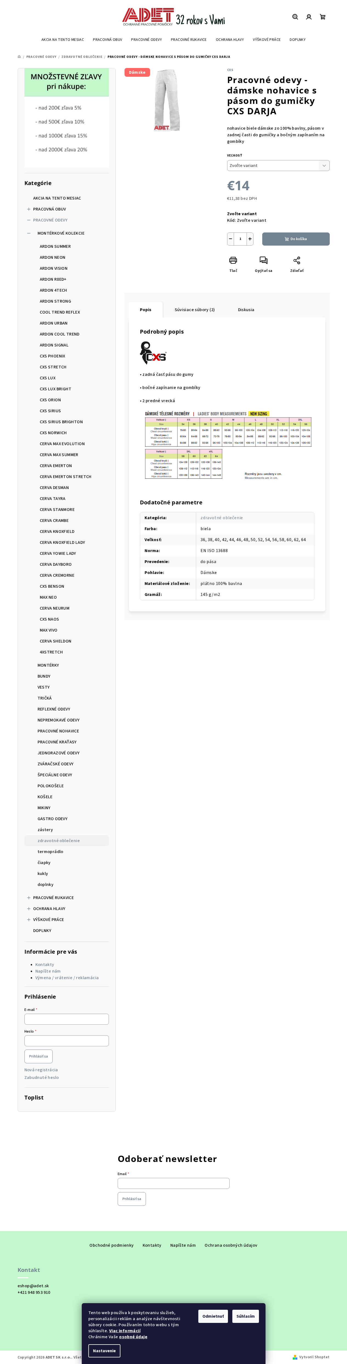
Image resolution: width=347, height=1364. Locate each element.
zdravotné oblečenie (59, 841)
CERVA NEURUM (55, 608)
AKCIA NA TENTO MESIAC (57, 198)
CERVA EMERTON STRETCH (66, 477)
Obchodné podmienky (111, 1245)
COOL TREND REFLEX (60, 312)
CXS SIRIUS (50, 411)
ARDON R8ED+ (53, 279)
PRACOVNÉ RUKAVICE (53, 898)
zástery (45, 830)
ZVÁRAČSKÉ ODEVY (56, 764)
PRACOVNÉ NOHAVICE (58, 731)
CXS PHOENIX (52, 356)
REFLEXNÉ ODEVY (54, 709)
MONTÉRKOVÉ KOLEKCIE (61, 233)
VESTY (44, 687)
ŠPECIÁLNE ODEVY (55, 775)
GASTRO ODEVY (53, 819)
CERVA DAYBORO (56, 564)
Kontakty (44, 965)
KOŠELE (45, 797)
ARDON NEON (53, 257)
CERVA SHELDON (56, 641)
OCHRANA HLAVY (49, 909)
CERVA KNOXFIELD (57, 531)
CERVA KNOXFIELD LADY (62, 542)
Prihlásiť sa (38, 1056)
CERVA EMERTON (56, 466)
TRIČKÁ (45, 698)
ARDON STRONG (55, 301)
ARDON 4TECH (53, 290)
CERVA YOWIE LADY (58, 553)
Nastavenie (104, 1351)
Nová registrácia (41, 1070)
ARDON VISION (54, 268)
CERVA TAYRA (53, 499)
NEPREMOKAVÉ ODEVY (59, 720)
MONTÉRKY (48, 665)
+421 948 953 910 (34, 1292)
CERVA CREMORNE (57, 575)
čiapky (44, 863)
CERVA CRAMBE (54, 521)
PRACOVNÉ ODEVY (50, 220)
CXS (230, 70)
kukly (43, 874)
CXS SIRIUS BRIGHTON (61, 422)
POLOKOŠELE (51, 786)
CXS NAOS (49, 619)
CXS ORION (50, 400)
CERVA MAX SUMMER (59, 455)
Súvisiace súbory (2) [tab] (195, 310)
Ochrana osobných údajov (231, 1245)
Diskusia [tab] (246, 310)
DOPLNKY (42, 931)
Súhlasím (245, 1316)
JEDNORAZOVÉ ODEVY (59, 753)
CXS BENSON (52, 586)
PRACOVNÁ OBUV (49, 209)
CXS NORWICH (53, 433)
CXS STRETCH (53, 367)
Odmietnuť (213, 1316)
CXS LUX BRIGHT (56, 389)
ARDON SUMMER (55, 246)
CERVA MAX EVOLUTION (62, 444)
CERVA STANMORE (57, 510)
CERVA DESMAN (54, 488)
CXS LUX (48, 378)
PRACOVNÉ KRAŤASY (57, 742)
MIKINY (44, 808)
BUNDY (44, 676)
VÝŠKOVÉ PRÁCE (48, 920)
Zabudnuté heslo (41, 1078)
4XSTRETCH (51, 652)
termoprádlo (50, 852)
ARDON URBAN (54, 323)
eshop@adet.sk (33, 1286)
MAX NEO (48, 597)
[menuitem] (62, 39)
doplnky (46, 885)
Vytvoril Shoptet (314, 1357)
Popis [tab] (146, 310)
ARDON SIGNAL (54, 345)
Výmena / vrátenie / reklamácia (67, 978)
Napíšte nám (48, 971)
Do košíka (298, 239)
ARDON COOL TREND (60, 334)
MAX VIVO (49, 630)
